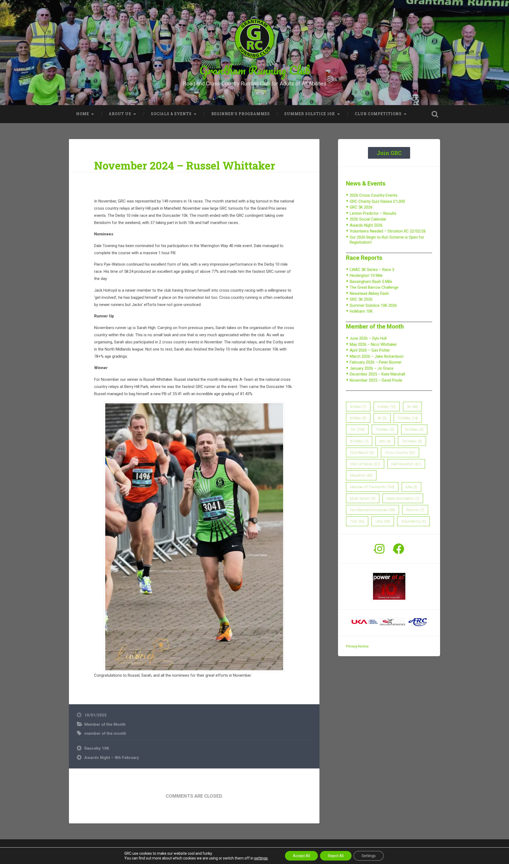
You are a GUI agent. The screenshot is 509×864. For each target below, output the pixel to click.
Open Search (434, 114)
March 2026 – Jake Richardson (376, 356)
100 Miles (412, 441)
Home (82, 113)
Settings (369, 856)
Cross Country (400, 452)
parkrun (415, 510)
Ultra (382, 521)
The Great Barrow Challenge (374, 287)
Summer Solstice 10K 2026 (373, 305)
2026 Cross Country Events (373, 195)
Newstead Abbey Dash (369, 293)
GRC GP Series (365, 464)
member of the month (105, 733)
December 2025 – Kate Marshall (377, 374)
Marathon (361, 475)
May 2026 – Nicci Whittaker (373, 344)
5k (412, 406)
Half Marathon (406, 464)
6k (382, 418)
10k (357, 429)
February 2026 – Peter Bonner (376, 362)
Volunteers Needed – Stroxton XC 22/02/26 (388, 231)
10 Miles (408, 418)
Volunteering (413, 521)
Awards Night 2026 (366, 225)
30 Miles (359, 441)
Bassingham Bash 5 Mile (371, 281)
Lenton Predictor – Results (373, 213)
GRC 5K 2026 (361, 207)
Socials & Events (171, 113)
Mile (411, 487)
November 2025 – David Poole (376, 380)
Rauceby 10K (96, 748)
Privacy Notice (357, 646)
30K (385, 441)
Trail (357, 521)
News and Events (403, 498)
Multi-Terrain (362, 498)
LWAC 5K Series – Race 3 (372, 269)
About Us (120, 113)
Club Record (362, 452)
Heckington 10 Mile (366, 275)
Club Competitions (378, 113)
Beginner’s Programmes (240, 113)
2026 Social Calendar (368, 219)
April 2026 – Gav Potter (370, 350)
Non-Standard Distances (372, 510)
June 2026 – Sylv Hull (368, 338)
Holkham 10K (361, 311)
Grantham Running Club (254, 70)
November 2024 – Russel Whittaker (184, 165)
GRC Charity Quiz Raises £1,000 (377, 201)
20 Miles (414, 429)
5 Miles (387, 406)
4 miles (358, 406)
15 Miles (385, 429)
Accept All (301, 856)
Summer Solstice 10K (309, 113)
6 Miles (358, 418)
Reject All (336, 856)
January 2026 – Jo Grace (371, 368)
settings (261, 858)
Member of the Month (105, 724)
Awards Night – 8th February (111, 757)
